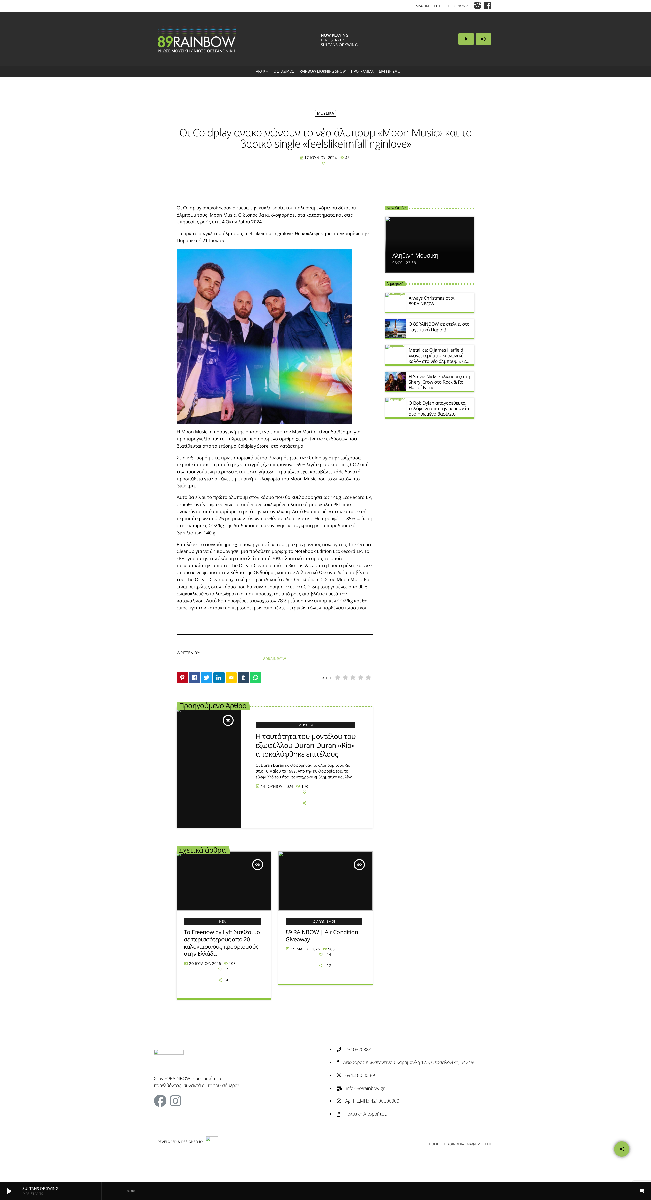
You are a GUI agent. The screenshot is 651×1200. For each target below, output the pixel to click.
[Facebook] (160, 1100)
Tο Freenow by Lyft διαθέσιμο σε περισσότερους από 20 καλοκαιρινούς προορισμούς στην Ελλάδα (222, 943)
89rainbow (274, 658)
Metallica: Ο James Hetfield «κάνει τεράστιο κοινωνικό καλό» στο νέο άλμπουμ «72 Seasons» (437, 358)
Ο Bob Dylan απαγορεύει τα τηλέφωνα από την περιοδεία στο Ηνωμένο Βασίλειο (439, 408)
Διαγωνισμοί (324, 921)
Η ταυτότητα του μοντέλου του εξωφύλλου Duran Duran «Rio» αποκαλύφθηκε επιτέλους (306, 745)
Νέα (222, 921)
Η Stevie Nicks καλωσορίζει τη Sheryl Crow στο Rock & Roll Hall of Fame (439, 382)
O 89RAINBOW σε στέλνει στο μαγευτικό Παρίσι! (439, 327)
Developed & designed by (180, 1141)
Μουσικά (325, 113)
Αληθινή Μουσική (415, 255)
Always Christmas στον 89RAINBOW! (432, 301)
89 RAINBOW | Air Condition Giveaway (322, 935)
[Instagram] (175, 1100)
